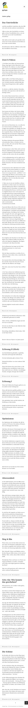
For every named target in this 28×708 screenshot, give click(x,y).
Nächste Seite (26, 703)
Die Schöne (7, 651)
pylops (4, 10)
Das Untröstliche (10, 22)
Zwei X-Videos (8, 60)
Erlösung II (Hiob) (10, 349)
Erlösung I (7, 381)
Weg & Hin (7, 539)
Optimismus (8, 418)
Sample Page (4, 706)
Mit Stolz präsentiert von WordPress (15, 706)
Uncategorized (13, 54)
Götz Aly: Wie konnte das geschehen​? (12, 581)
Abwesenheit (8, 478)
